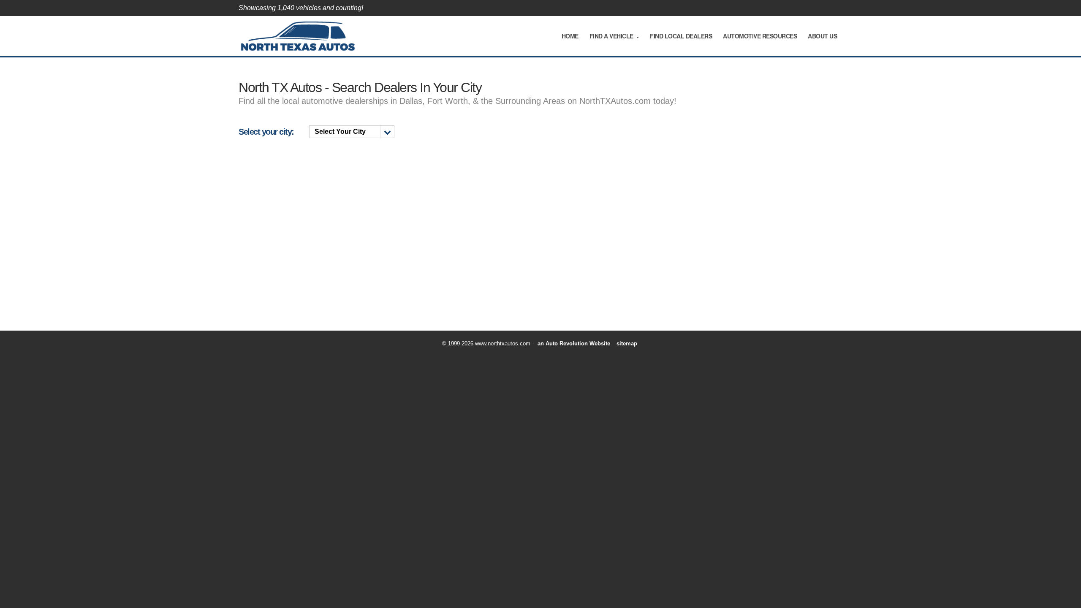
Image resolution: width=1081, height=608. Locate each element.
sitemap (627, 343)
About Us (822, 36)
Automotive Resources (760, 36)
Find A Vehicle (611, 36)
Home (570, 36)
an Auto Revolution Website (574, 343)
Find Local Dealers (681, 36)
